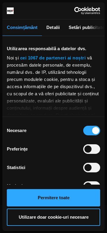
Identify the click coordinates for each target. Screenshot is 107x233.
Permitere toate (54, 197)
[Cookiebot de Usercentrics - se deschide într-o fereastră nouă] (75, 11)
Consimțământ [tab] (22, 27)
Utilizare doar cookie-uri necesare (54, 217)
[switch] (91, 149)
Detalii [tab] (53, 27)
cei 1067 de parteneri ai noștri (53, 57)
